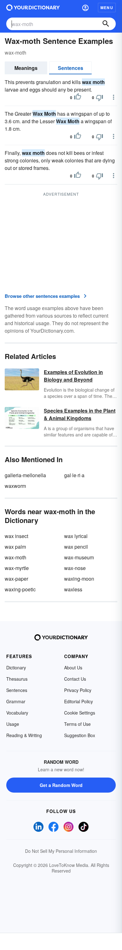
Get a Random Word (61, 785)
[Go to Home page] (33, 7)
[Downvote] (99, 97)
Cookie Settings (79, 713)
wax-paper (16, 578)
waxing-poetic (20, 589)
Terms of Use (77, 724)
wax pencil (76, 546)
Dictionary (16, 667)
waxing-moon (79, 578)
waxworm (15, 485)
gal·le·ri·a (74, 475)
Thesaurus (17, 679)
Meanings (26, 67)
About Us (73, 667)
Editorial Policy (78, 701)
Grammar (15, 701)
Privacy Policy (77, 690)
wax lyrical (76, 536)
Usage (12, 724)
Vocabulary (17, 713)
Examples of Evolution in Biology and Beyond (73, 375)
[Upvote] (77, 97)
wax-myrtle (17, 568)
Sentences (70, 67)
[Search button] (105, 23)
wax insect (16, 536)
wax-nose (75, 568)
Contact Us (75, 679)
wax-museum (79, 557)
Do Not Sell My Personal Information (61, 851)
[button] (85, 7)
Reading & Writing (24, 735)
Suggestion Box (79, 735)
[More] (113, 97)
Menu (106, 7)
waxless (73, 589)
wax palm (15, 546)
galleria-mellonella (25, 475)
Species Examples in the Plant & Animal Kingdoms (79, 414)
